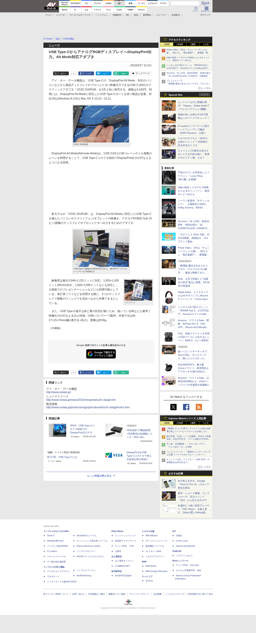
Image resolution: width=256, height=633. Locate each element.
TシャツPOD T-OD (124, 546)
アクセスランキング (180, 39)
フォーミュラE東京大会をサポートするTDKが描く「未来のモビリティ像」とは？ (194, 154)
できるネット (53, 576)
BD (127, 15)
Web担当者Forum (55, 541)
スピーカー (161, 15)
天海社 (179, 535)
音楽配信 (176, 15)
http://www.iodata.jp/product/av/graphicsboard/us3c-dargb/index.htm (88, 407)
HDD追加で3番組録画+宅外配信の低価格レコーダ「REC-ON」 (139, 434)
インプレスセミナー (86, 551)
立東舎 (118, 551)
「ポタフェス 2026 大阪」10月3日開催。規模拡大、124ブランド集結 (194, 238)
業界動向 (147, 15)
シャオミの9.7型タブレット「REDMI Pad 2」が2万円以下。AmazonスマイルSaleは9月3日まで (188, 68)
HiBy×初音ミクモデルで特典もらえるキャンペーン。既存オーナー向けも (194, 191)
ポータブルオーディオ (80, 15)
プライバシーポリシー (139, 594)
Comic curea (182, 541)
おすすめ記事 (176, 473)
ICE (174, 531)
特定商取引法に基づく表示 (200, 594)
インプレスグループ (174, 594)
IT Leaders (52, 551)
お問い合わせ (78, 594)
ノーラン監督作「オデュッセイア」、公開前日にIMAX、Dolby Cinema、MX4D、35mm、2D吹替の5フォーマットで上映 (194, 207)
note (123, 74)
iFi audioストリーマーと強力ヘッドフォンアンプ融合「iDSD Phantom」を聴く (193, 129)
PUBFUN (176, 551)
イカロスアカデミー (154, 556)
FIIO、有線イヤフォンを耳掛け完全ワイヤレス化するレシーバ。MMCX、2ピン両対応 (194, 337)
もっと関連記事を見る (99, 475)
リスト (73, 74)
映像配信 (117, 15)
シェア (88, 74)
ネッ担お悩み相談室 (56, 561)
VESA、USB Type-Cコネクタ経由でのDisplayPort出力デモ (82, 429)
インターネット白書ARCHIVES (62, 581)
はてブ (106, 74)
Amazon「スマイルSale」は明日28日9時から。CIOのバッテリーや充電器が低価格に (194, 381)
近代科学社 (116, 571)
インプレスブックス (86, 570)
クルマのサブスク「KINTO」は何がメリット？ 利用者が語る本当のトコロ (194, 142)
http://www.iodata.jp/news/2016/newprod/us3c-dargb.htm (81, 399)
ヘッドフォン (101, 15)
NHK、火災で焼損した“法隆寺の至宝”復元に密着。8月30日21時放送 (194, 282)
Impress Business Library (88, 546)
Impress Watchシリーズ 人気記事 (187, 418)
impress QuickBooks (185, 546)
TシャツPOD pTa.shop (187, 565)
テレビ (48, 15)
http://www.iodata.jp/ (58, 392)
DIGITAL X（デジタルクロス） (91, 556)
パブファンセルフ (184, 555)
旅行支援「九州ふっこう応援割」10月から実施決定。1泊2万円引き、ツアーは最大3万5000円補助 (188, 439)
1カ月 (206, 44)
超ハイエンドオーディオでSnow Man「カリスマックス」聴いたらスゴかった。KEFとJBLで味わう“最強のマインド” (194, 358)
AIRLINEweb (151, 535)
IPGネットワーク (180, 561)
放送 (136, 15)
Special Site (176, 94)
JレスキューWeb (153, 551)
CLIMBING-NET (122, 566)
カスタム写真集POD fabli (188, 570)
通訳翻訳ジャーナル (154, 546)
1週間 (193, 44)
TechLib (149, 581)
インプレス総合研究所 (57, 546)
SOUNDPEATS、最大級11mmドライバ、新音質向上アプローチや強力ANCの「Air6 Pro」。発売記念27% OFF (193, 371)
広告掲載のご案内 (96, 594)
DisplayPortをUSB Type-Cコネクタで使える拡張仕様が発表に (139, 456)
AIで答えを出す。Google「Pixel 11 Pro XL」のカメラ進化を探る (193, 484)
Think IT (51, 535)
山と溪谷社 (116, 556)
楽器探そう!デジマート (125, 541)
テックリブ (147, 576)
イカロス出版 (148, 531)
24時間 (179, 44)
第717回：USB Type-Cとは (62, 457)
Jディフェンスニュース (156, 541)
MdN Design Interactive (156, 571)
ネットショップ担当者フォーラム (92, 541)
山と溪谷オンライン (124, 561)
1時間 (166, 44)
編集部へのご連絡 (116, 594)
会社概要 (157, 594)
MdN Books (150, 566)
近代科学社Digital (123, 575)
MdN (144, 561)
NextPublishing (84, 575)
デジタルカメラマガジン (58, 571)
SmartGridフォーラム (87, 535)
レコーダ (60, 15)
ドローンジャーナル (56, 556)
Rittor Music (117, 531)
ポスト (63, 74)
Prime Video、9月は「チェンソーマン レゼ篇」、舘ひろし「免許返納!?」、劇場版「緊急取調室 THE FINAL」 (188, 53)
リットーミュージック (125, 535)
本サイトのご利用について (55, 594)
